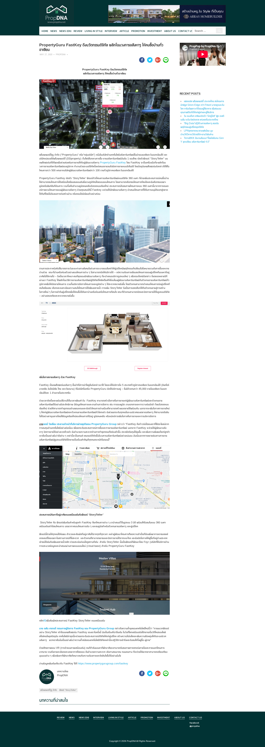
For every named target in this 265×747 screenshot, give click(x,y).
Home (45, 31)
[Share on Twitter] (150, 61)
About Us (170, 31)
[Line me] (166, 61)
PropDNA (61, 54)
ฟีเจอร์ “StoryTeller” (68, 690)
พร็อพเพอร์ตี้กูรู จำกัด (48, 690)
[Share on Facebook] (142, 61)
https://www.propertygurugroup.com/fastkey (103, 663)
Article (124, 31)
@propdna (195, 726)
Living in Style (116, 717)
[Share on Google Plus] (158, 61)
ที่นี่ (44, 620)
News (53, 31)
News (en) (65, 31)
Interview (111, 31)
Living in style (94, 31)
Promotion (138, 31)
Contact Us (185, 31)
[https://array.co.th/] (167, 13)
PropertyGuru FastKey (113, 162)
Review (78, 31)
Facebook (194, 722)
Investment (154, 31)
